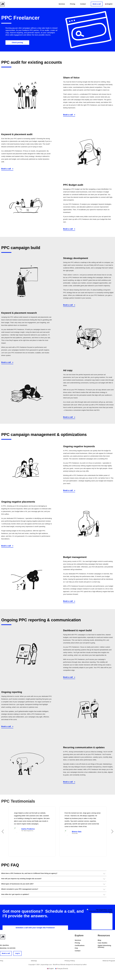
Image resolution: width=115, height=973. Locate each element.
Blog (99, 940)
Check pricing (17, 42)
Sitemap (34, 961)
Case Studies (102, 943)
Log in (17, 953)
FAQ (76, 948)
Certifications (79, 945)
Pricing (72, 4)
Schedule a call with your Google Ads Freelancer (35, 928)
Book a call (97, 4)
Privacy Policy (70, 961)
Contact (83, 4)
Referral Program (109, 961)
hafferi (85, 964)
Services (62, 4)
